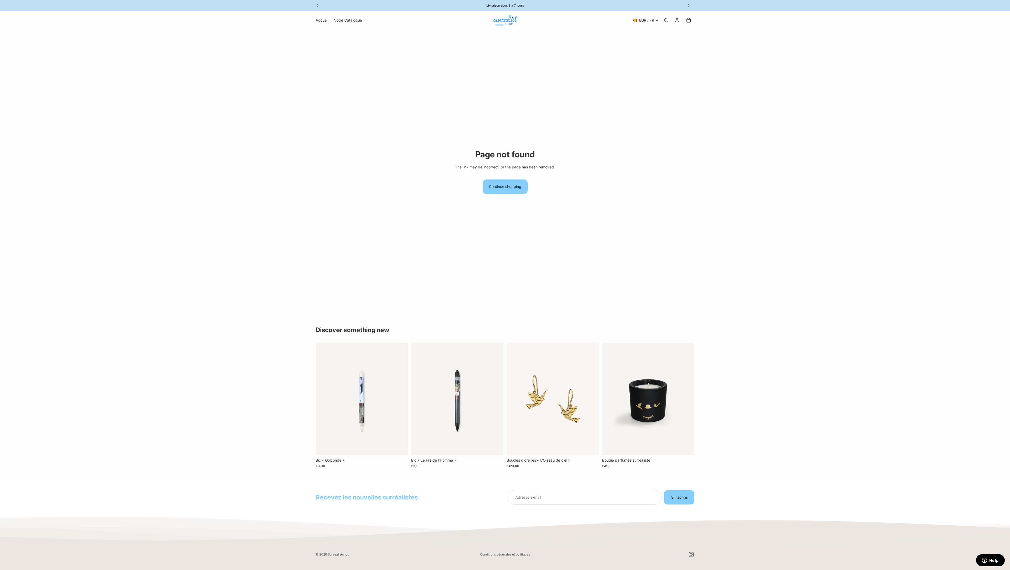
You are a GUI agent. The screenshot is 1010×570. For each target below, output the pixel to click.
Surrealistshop (338, 554)
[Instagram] (691, 554)
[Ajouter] (400, 447)
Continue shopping (505, 186)
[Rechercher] (666, 20)
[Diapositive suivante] (591, 399)
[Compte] (677, 20)
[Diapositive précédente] (514, 399)
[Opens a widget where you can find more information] (990, 560)
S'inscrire (679, 497)
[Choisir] (590, 447)
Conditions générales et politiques (505, 554)
